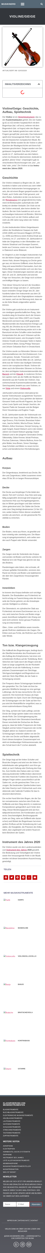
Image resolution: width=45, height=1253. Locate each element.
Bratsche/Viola (25, 1012)
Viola (8, 388)
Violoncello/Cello (27, 956)
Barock (5, 374)
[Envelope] (28, 1244)
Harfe (21, 900)
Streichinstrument (26, 117)
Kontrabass (24, 1041)
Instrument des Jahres (16, 850)
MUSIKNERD (8, 4)
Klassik (19, 374)
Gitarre (21, 1069)
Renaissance (12, 200)
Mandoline (23, 928)
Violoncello (25, 388)
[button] (22, 4)
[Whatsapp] (16, 1244)
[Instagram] (22, 1244)
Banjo (21, 984)
